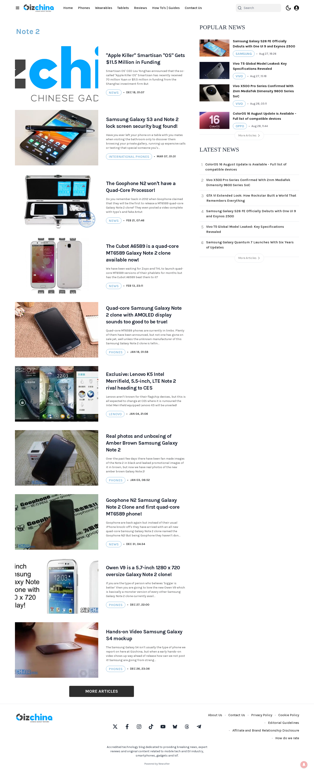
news (114, 93)
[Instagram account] (139, 726)
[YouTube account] (163, 726)
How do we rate (287, 738)
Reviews (140, 8)
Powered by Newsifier (157, 763)
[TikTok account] (151, 726)
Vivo (239, 76)
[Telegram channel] (198, 726)
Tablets (123, 8)
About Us (215, 715)
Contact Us (193, 8)
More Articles (101, 691)
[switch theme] (288, 8)
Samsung (244, 54)
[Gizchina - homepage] (39, 8)
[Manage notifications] (304, 764)
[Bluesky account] (175, 726)
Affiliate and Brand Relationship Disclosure (265, 730)
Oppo (240, 126)
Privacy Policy (261, 715)
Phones (84, 8)
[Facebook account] (127, 726)
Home (68, 8)
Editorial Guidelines (283, 723)
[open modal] (296, 7)
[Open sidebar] (17, 7)
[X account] (115, 726)
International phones (129, 157)
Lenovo (115, 414)
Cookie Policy (288, 715)
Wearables (103, 8)
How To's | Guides (166, 8)
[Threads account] (186, 726)
